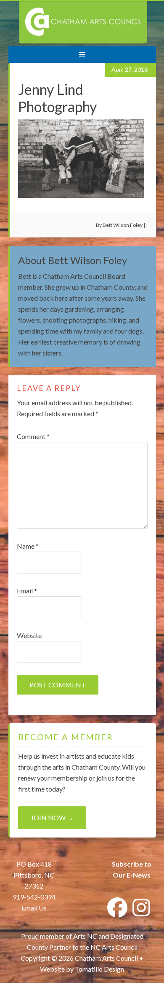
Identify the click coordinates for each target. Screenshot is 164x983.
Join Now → (52, 817)
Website (29, 635)
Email (27, 591)
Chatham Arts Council (83, 22)
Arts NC (85, 936)
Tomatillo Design (99, 969)
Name (28, 546)
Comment (33, 436)
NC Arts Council (114, 947)
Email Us (34, 908)
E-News (138, 875)
